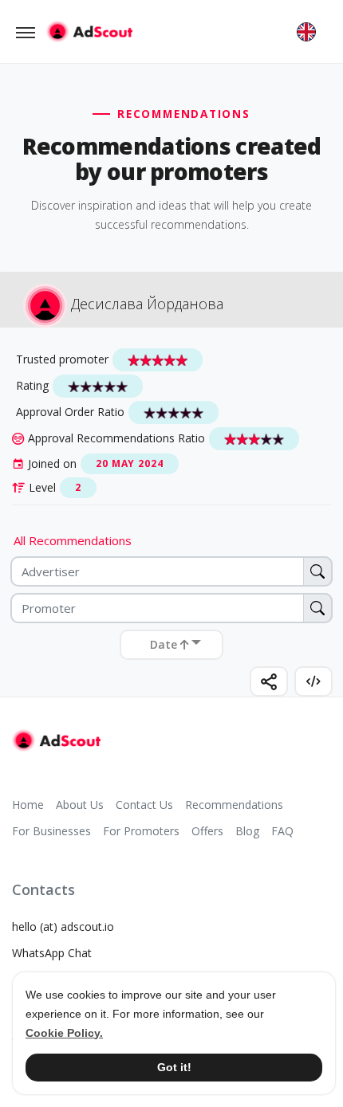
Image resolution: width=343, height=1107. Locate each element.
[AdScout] (56, 740)
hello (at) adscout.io (63, 926)
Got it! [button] (174, 1067)
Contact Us (144, 804)
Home (28, 804)
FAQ (282, 830)
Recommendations (234, 804)
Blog (247, 830)
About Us (80, 804)
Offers (207, 830)
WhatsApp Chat (52, 952)
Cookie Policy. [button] (64, 1033)
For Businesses (51, 830)
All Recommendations (73, 540)
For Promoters (141, 830)
